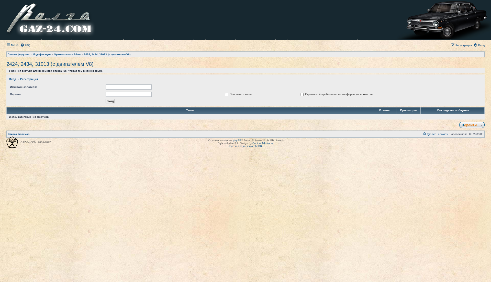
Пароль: (16, 94)
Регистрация (29, 79)
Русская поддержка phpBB (245, 146)
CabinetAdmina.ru (263, 143)
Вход (12, 79)
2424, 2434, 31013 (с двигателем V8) (50, 64)
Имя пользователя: (23, 87)
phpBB (237, 140)
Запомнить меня (240, 94)
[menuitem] (25, 45)
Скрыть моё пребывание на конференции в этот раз (338, 94)
